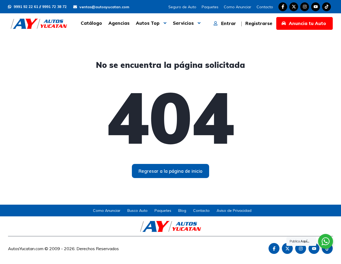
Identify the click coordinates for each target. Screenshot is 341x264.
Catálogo (91, 23)
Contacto (265, 7)
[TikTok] (326, 6)
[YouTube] (315, 6)
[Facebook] (282, 6)
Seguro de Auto (182, 7)
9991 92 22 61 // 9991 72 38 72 (40, 6)
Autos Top (148, 23)
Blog (182, 210)
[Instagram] (304, 6)
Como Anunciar (237, 7)
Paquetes (210, 7)
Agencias (118, 23)
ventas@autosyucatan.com (103, 7)
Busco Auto (137, 210)
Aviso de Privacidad (234, 210)
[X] (293, 6)
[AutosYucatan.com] (39, 23)
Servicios (183, 23)
